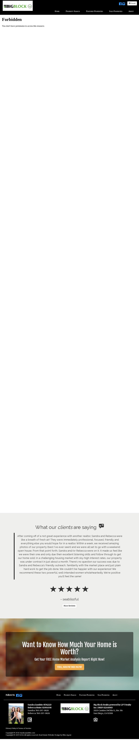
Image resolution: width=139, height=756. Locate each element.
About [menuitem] (131, 11)
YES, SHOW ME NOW (69, 667)
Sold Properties (103, 695)
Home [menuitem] (57, 11)
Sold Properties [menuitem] (115, 11)
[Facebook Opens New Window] (120, 3)
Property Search (70, 695)
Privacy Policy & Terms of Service (18, 728)
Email (132, 3)
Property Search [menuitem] (73, 11)
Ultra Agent (67, 735)
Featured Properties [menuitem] (94, 11)
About (115, 695)
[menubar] (94, 11)
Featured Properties (86, 695)
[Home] (17, 5)
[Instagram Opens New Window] (123, 3)
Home (58, 695)
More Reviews (69, 606)
